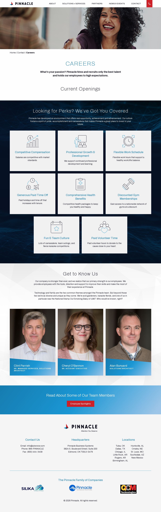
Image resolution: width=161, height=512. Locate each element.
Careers (30, 52)
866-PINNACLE (36, 449)
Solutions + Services (73, 4)
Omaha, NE (137, 449)
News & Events (117, 4)
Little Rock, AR (120, 455)
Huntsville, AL (137, 446)
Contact (136, 4)
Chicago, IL (120, 452)
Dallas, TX (120, 449)
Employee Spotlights (80, 404)
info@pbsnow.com (36, 446)
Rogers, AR (120, 458)
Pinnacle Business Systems (80, 446)
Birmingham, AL (120, 460)
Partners (97, 4)
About (52, 4)
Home (13, 52)
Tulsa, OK (120, 446)
